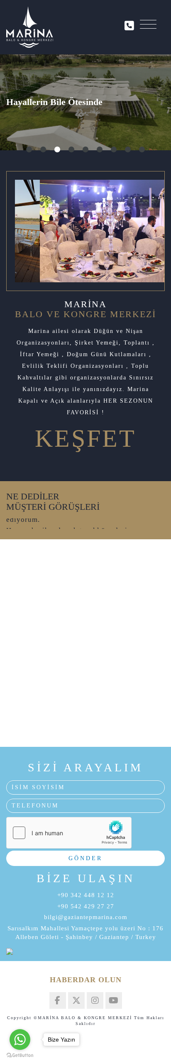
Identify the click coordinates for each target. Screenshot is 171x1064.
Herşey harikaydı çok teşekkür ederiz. (69, 523)
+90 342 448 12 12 (85, 895)
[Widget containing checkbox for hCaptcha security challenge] (69, 833)
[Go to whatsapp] (20, 1039)
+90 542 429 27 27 (85, 906)
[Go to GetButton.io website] (20, 1055)
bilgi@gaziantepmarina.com (85, 917)
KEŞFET (85, 438)
